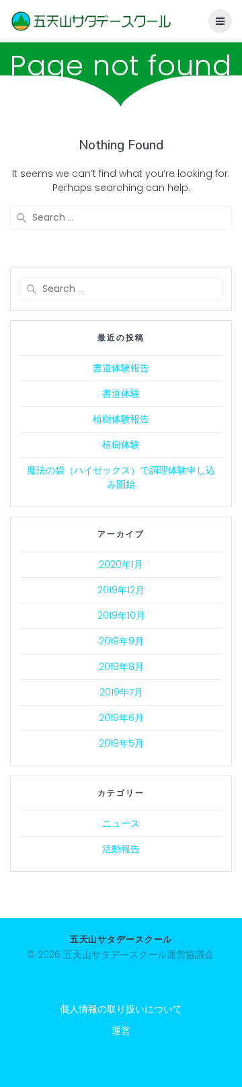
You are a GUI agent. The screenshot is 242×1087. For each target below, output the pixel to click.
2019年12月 (121, 590)
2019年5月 (121, 743)
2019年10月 (121, 615)
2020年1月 (121, 564)
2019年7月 (121, 692)
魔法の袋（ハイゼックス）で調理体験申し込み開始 (121, 477)
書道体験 (121, 393)
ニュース (121, 823)
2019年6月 (121, 717)
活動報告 (121, 849)
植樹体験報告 (121, 419)
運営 (121, 1030)
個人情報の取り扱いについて (121, 1009)
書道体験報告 (121, 368)
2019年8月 (121, 666)
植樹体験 (121, 444)
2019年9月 (121, 641)
